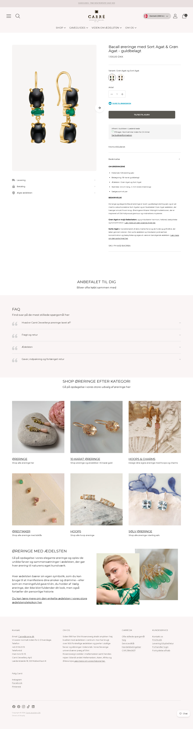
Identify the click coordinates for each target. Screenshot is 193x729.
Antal (111, 87)
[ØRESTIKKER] (38, 499)
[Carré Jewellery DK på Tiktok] (28, 707)
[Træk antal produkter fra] (112, 94)
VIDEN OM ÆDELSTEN (105, 27)
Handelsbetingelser (131, 647)
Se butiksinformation (122, 135)
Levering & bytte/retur (163, 643)
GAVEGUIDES (77, 27)
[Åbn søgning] (18, 16)
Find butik (157, 640)
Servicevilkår (128, 643)
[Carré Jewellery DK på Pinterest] (19, 707)
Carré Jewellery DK (33, 713)
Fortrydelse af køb (161, 650)
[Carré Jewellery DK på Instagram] (23, 707)
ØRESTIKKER (21, 531)
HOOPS (75, 531)
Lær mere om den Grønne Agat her (140, 223)
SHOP (59, 27)
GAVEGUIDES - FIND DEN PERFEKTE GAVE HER (96, 3)
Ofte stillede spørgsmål (133, 636)
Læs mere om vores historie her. (89, 661)
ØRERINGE (19, 459)
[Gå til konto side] (175, 16)
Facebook (17, 683)
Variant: (124, 70)
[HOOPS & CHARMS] (155, 427)
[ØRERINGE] (38, 427)
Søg (124, 640)
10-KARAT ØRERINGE (85, 459)
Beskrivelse (114, 159)
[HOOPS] (96, 499)
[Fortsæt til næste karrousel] (99, 107)
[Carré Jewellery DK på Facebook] (14, 707)
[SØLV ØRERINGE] (155, 499)
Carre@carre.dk (26, 636)
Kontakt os (157, 636)
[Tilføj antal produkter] (122, 94)
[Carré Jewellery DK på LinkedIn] (33, 707)
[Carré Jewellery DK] (96, 16)
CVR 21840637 (129, 650)
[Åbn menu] (9, 16)
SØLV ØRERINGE (140, 531)
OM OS (129, 27)
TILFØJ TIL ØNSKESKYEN (121, 103)
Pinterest (16, 686)
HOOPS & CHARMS (142, 459)
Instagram (17, 679)
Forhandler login (160, 647)
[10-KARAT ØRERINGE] (96, 427)
